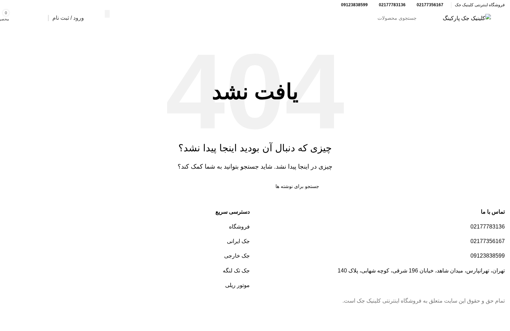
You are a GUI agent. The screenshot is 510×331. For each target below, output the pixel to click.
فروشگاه (239, 227)
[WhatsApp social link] (18, 5)
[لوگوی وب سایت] (467, 18)
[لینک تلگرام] (9, 5)
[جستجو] (107, 14)
